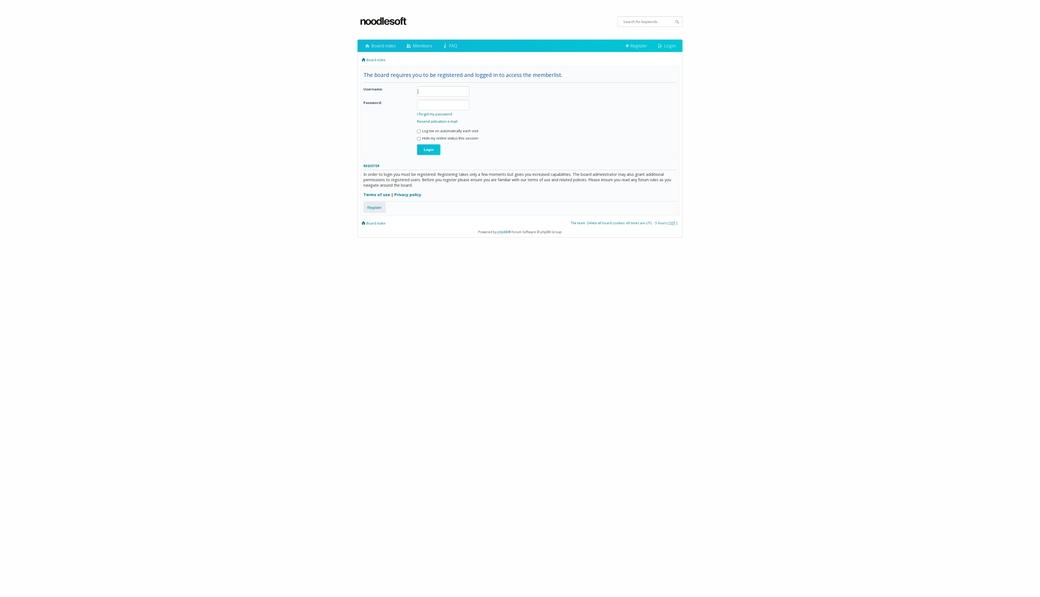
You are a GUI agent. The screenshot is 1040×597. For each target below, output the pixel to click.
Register (638, 46)
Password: (372, 102)
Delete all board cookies (606, 223)
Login (669, 46)
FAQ (452, 46)
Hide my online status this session (449, 138)
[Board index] (384, 21)
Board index (383, 46)
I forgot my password (434, 114)
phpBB (503, 232)
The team (578, 223)
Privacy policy (407, 194)
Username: (373, 89)
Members (422, 46)
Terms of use (376, 194)
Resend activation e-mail (437, 121)
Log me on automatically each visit (449, 130)
